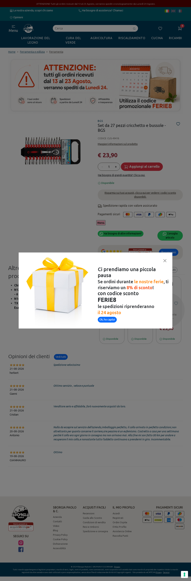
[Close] (165, 260)
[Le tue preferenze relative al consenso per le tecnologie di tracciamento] (184, 574)
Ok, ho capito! (107, 319)
